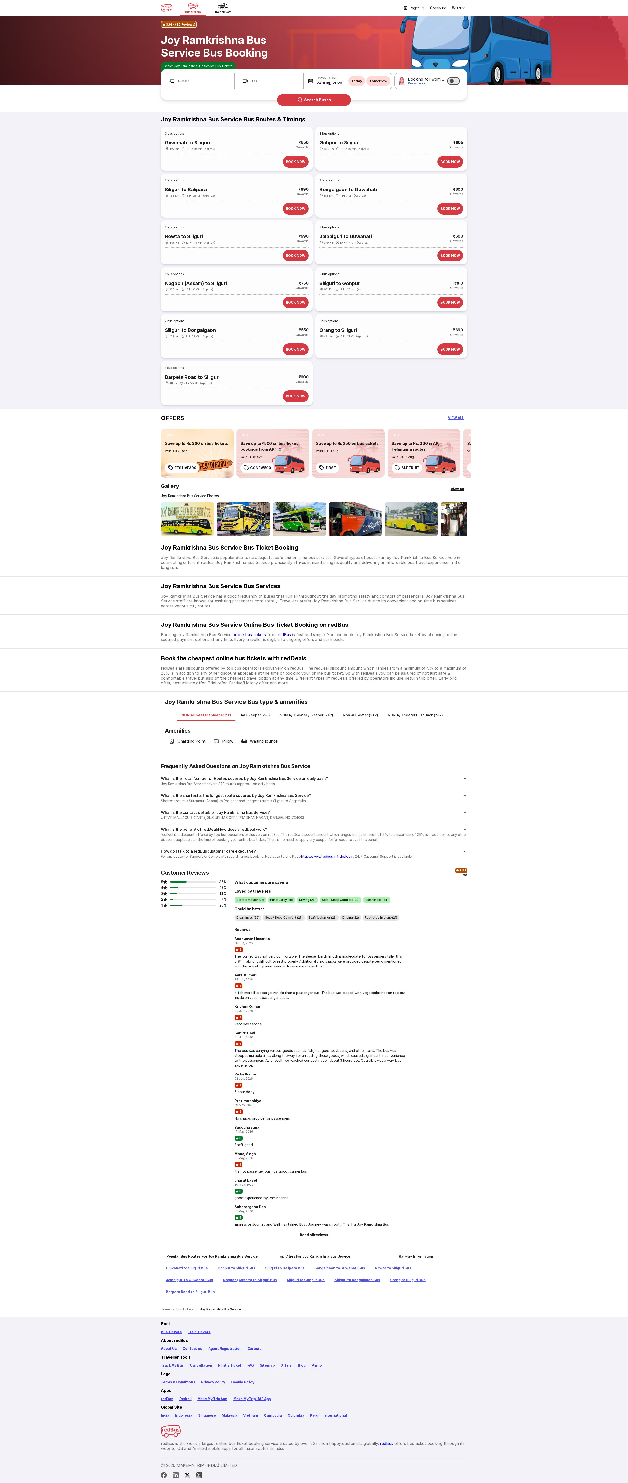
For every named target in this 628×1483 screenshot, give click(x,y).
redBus (284, 634)
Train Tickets (199, 1332)
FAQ (250, 1365)
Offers (286, 1365)
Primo (317, 1365)
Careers (255, 1349)
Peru (314, 1415)
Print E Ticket (229, 1365)
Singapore (207, 1415)
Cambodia (273, 1415)
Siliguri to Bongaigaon (190, 330)
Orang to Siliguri (338, 330)
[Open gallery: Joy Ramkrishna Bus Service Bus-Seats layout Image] (411, 519)
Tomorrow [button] (378, 81)
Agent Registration (225, 1349)
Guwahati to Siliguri (187, 143)
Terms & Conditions (178, 1382)
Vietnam (250, 1415)
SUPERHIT (410, 468)
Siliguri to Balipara (186, 189)
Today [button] (356, 81)
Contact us (192, 1349)
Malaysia (229, 1415)
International (335, 1415)
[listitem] (170, 435)
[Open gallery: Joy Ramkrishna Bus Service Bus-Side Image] (299, 519)
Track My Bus (172, 1365)
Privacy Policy (213, 1382)
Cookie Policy (242, 1382)
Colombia (296, 1415)
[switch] (453, 81)
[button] (199, 81)
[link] (197, 453)
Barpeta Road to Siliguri (192, 377)
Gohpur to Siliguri (339, 143)
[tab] (206, 715)
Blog (301, 1365)
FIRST (331, 468)
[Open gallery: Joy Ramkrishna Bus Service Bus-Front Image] (187, 519)
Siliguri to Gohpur (339, 283)
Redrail (185, 1399)
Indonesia (183, 1415)
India (165, 1415)
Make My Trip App (212, 1399)
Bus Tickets (171, 1332)
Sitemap (267, 1365)
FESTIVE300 (185, 468)
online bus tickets (249, 634)
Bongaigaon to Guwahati (348, 189)
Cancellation (201, 1365)
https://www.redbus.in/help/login (327, 856)
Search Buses (317, 99)
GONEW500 (260, 468)
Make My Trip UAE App (252, 1399)
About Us (169, 1349)
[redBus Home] (166, 8)
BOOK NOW (296, 162)
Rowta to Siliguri (184, 236)
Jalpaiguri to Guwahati (345, 236)
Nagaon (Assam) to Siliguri (196, 283)
